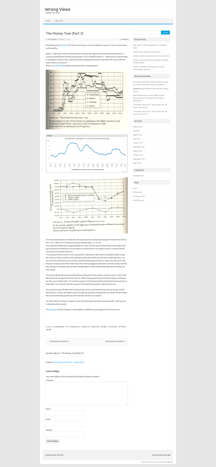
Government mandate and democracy (146, 52)
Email (48, 419)
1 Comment (124, 39)
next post (53, 310)
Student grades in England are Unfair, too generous (151, 56)
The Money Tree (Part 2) (58, 341)
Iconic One (145, 462)
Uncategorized (59, 326)
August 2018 (137, 151)
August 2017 (137, 163)
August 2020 (137, 135)
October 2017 (138, 155)
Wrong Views (57, 9)
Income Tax (85, 326)
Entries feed (137, 192)
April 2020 (136, 139)
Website (49, 430)
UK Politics (122, 326)
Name (48, 409)
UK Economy (112, 326)
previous (64, 45)
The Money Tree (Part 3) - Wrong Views (147, 105)
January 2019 (137, 143)
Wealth (48, 329)
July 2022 (136, 131)
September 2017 (139, 159)
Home (48, 21)
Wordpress (169, 462)
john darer (136, 82)
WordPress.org (138, 200)
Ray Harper (52, 39)
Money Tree (95, 326)
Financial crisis (75, 326)
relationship (59, 66)
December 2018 (138, 147)
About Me (59, 21)
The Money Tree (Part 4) (115, 341)
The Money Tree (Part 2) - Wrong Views (69, 362)
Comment (49, 380)
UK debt (104, 326)
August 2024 (137, 127)
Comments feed (139, 196)
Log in (135, 188)
